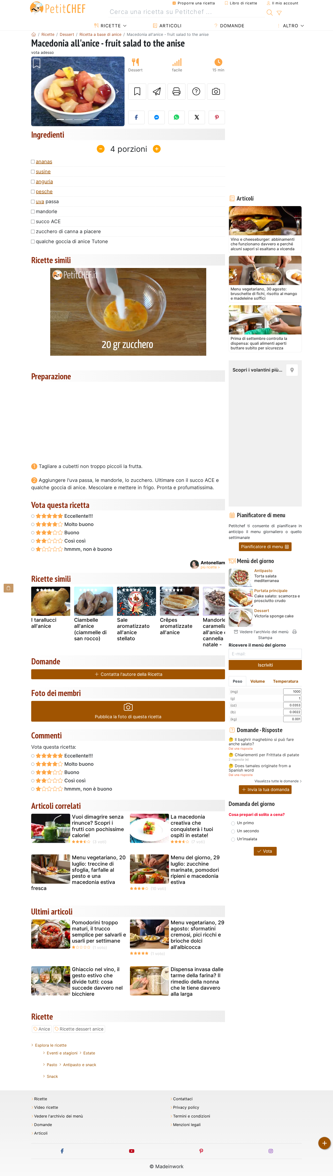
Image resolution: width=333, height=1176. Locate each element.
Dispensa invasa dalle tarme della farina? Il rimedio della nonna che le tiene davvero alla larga (197, 981)
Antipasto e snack (79, 1064)
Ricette (110, 25)
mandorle (46, 211)
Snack (52, 1076)
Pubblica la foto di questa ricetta (128, 716)
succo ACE (48, 221)
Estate (89, 1053)
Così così (74, 541)
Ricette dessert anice (81, 1029)
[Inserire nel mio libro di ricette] (137, 92)
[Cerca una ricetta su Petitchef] (270, 12)
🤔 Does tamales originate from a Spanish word (260, 768)
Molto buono (78, 524)
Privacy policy (186, 1107)
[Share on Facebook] (136, 117)
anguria (44, 181)
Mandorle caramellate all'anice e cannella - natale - (217, 632)
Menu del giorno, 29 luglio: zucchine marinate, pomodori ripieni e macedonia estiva (195, 869)
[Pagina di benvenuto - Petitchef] (33, 34)
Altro (290, 25)
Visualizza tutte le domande (277, 781)
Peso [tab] (237, 681)
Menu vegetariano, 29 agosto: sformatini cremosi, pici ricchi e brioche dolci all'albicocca (197, 934)
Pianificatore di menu (262, 546)
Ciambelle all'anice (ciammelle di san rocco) (90, 629)
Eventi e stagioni (62, 1053)
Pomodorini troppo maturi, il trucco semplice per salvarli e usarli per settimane (99, 931)
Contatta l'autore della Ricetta (130, 674)
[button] (38, 91)
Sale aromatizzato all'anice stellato (133, 629)
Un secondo (248, 830)
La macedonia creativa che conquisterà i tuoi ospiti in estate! (192, 826)
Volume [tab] (257, 681)
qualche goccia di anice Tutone (72, 241)
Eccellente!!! (78, 516)
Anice (44, 1029)
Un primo (245, 822)
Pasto (52, 1064)
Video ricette (46, 1107)
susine (43, 171)
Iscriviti (265, 665)
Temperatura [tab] (285, 681)
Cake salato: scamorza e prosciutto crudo (277, 598)
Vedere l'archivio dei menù (263, 631)
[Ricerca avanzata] (279, 13)
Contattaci (183, 1099)
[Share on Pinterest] (217, 117)
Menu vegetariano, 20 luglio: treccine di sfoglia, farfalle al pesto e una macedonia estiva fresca (78, 872)
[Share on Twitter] (196, 117)
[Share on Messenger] (156, 117)
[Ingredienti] (8, 587)
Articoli (170, 25)
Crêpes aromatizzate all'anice (176, 626)
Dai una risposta (241, 748)
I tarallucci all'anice (43, 623)
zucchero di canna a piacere (68, 231)
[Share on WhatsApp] (176, 117)
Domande (232, 25)
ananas (44, 161)
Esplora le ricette (51, 1045)
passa (47, 201)
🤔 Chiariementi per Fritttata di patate (264, 755)
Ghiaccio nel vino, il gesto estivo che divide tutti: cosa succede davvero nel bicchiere (97, 981)
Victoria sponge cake (274, 616)
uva (40, 201)
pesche (44, 191)
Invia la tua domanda (267, 789)
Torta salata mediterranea (266, 578)
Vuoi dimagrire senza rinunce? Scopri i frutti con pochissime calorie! (98, 826)
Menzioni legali (187, 1124)
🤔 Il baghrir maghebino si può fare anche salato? (261, 741)
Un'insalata (247, 838)
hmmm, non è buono (87, 549)
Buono (71, 532)
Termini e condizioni (191, 1116)
